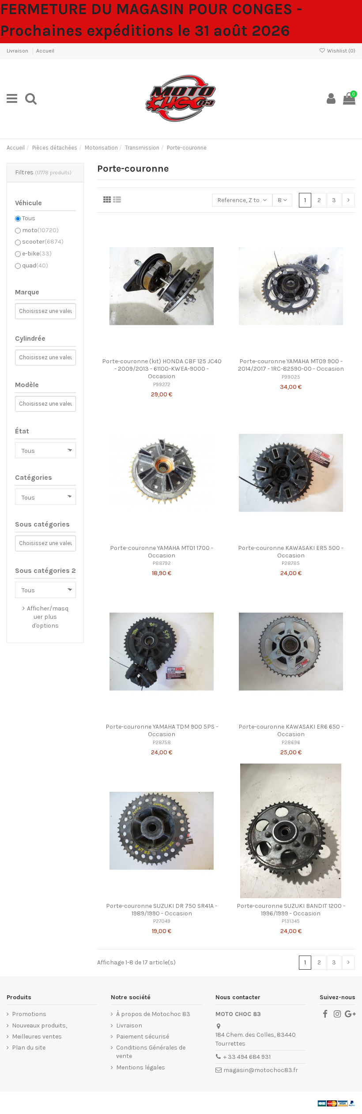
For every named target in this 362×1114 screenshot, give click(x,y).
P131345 (291, 921)
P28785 (291, 563)
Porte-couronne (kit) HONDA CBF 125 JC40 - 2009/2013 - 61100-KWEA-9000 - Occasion (162, 369)
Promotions (29, 1014)
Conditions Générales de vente (150, 1052)
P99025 (291, 377)
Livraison (18, 51)
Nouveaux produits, (39, 1025)
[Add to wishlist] (149, 350)
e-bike (37, 253)
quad (35, 265)
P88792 (162, 563)
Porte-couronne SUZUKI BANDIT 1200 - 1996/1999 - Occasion (291, 909)
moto (40, 230)
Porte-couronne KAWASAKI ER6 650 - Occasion (290, 730)
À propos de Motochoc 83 (153, 1014)
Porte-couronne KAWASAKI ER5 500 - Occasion (290, 551)
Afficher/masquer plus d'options (47, 617)
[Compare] (161, 350)
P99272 (161, 385)
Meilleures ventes (37, 1036)
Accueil (45, 51)
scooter (43, 241)
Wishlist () (340, 51)
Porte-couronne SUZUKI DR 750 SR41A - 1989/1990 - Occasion (161, 909)
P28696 (291, 742)
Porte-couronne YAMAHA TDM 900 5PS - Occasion (162, 730)
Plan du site (28, 1047)
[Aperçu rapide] (174, 350)
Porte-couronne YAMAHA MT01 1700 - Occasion (161, 551)
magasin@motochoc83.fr (260, 1070)
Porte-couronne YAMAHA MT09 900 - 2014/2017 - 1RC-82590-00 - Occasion (291, 365)
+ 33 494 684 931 (247, 1057)
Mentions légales (140, 1067)
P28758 (162, 742)
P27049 (161, 921)
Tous (28, 218)
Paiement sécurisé (142, 1036)
